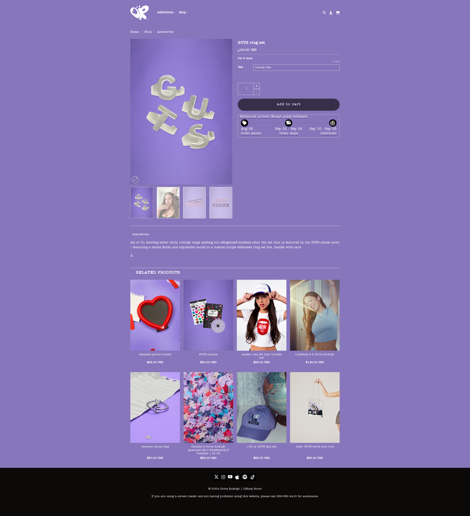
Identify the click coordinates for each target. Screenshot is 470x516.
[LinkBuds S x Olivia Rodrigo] (315, 315)
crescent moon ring (155, 447)
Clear (336, 62)
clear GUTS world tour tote (315, 447)
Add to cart (289, 104)
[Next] (225, 111)
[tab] (140, 234)
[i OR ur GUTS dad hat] (261, 407)
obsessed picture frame (155, 354)
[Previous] (137, 111)
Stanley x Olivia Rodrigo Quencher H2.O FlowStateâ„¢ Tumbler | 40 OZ (208, 450)
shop (182, 12)
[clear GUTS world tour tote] (315, 407)
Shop (148, 32)
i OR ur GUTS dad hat (262, 447)
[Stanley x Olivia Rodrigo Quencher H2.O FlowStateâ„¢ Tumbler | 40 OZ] (208, 407)
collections (165, 12)
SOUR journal (208, 354)
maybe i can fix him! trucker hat (261, 356)
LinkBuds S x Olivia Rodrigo (314, 354)
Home (134, 32)
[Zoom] (135, 179)
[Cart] (338, 13)
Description (141, 234)
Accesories (165, 32)
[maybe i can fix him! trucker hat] (261, 315)
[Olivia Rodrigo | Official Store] (141, 12)
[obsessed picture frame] (155, 315)
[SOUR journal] (208, 315)
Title (240, 67)
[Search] (324, 12)
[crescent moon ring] (155, 407)
